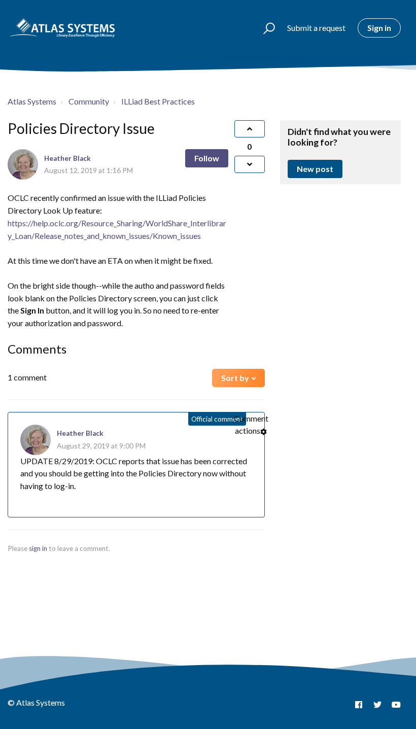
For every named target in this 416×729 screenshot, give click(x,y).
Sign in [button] (379, 27)
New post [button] (315, 168)
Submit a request (316, 27)
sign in (38, 548)
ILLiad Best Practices (158, 101)
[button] (264, 28)
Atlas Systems (32, 101)
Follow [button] (206, 158)
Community (88, 101)
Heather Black (67, 158)
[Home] (62, 28)
